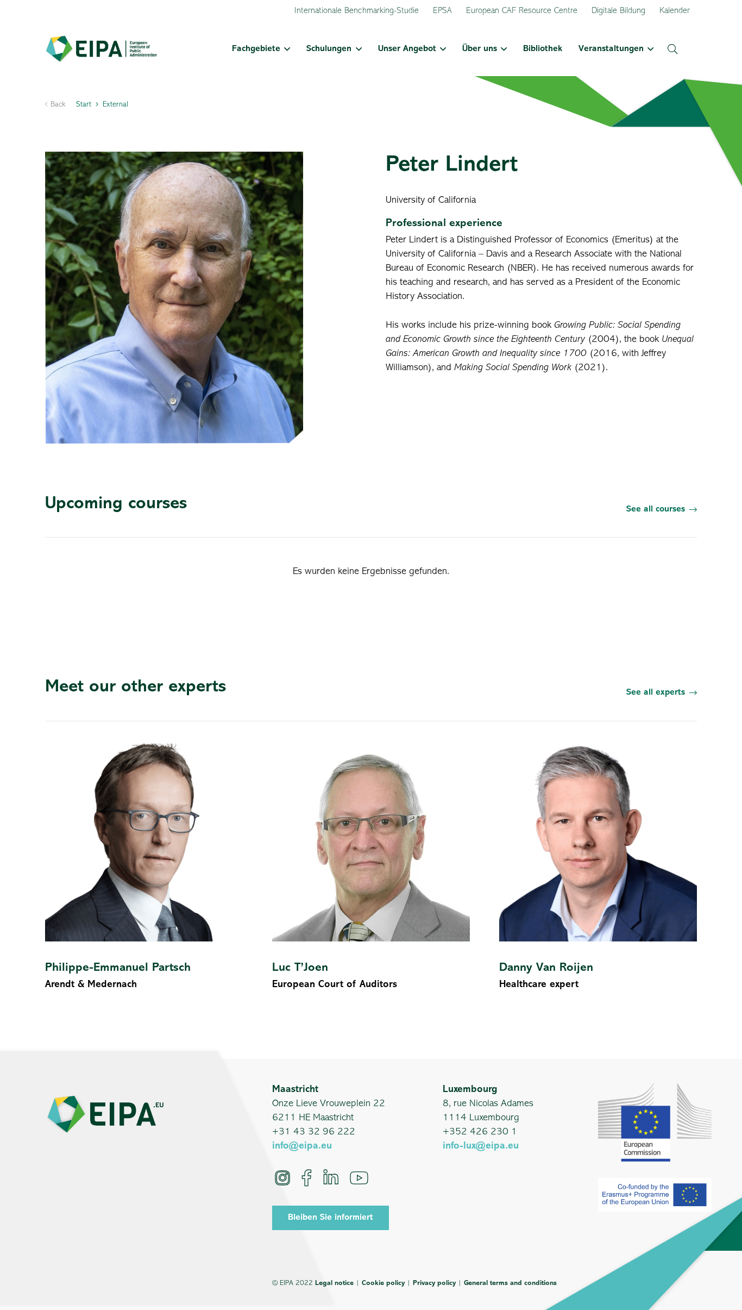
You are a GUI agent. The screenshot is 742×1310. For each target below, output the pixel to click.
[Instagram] (282, 1177)
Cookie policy (383, 1283)
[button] (285, 49)
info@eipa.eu (302, 1146)
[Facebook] (306, 1177)
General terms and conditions (510, 1283)
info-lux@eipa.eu (481, 1146)
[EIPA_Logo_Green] (101, 49)
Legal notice (334, 1283)
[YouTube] (359, 1177)
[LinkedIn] (330, 1177)
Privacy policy (434, 1283)
